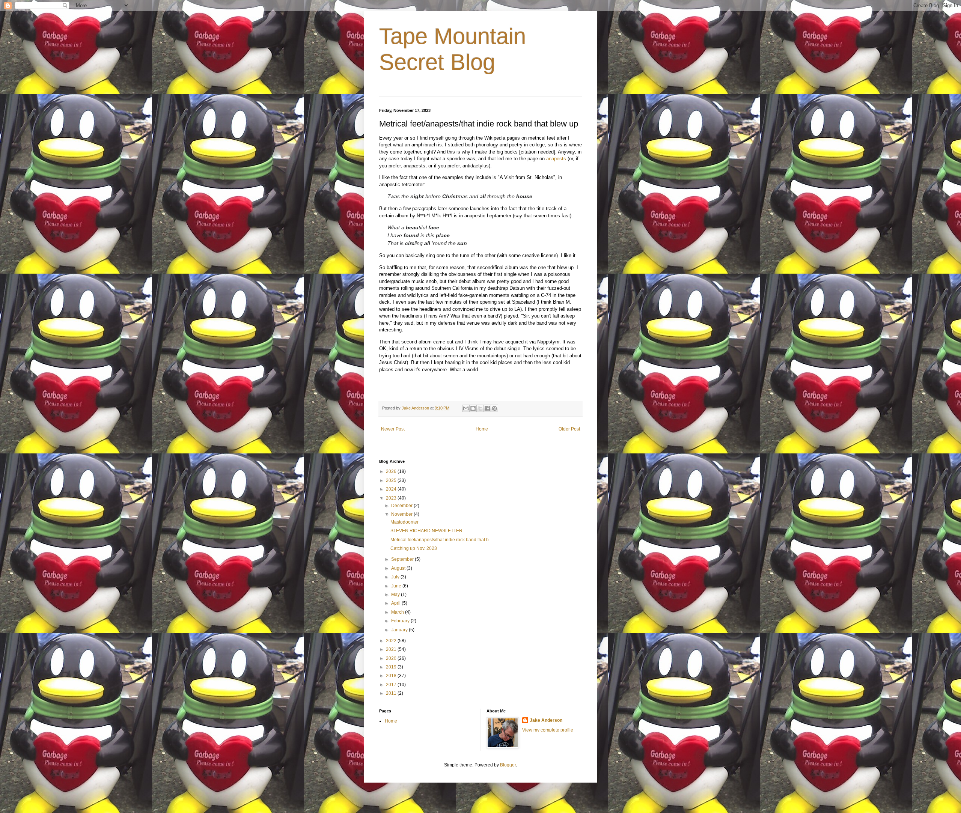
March (398, 612)
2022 (392, 640)
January (400, 629)
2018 (392, 675)
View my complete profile (547, 730)
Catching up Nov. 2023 (413, 548)
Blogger (508, 765)
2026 (392, 471)
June (396, 586)
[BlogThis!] (473, 408)
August (399, 568)
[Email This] (466, 408)
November (402, 514)
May (396, 594)
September (403, 559)
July (396, 577)
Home (482, 429)
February (401, 620)
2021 (392, 649)
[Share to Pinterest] (494, 408)
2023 (392, 498)
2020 (392, 658)
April (396, 603)
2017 (392, 684)
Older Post (569, 429)
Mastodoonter (404, 522)
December (402, 505)
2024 (392, 489)
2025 (392, 480)
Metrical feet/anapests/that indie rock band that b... (441, 539)
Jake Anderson (546, 720)
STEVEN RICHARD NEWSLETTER (426, 530)
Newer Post (393, 429)
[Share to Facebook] (487, 408)
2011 (392, 693)
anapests (556, 158)
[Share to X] (480, 408)
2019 (392, 667)
